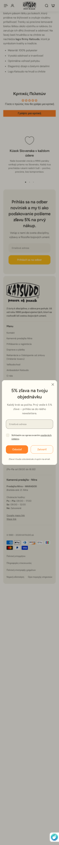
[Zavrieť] (53, 384)
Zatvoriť (42, 449)
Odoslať (17, 449)
